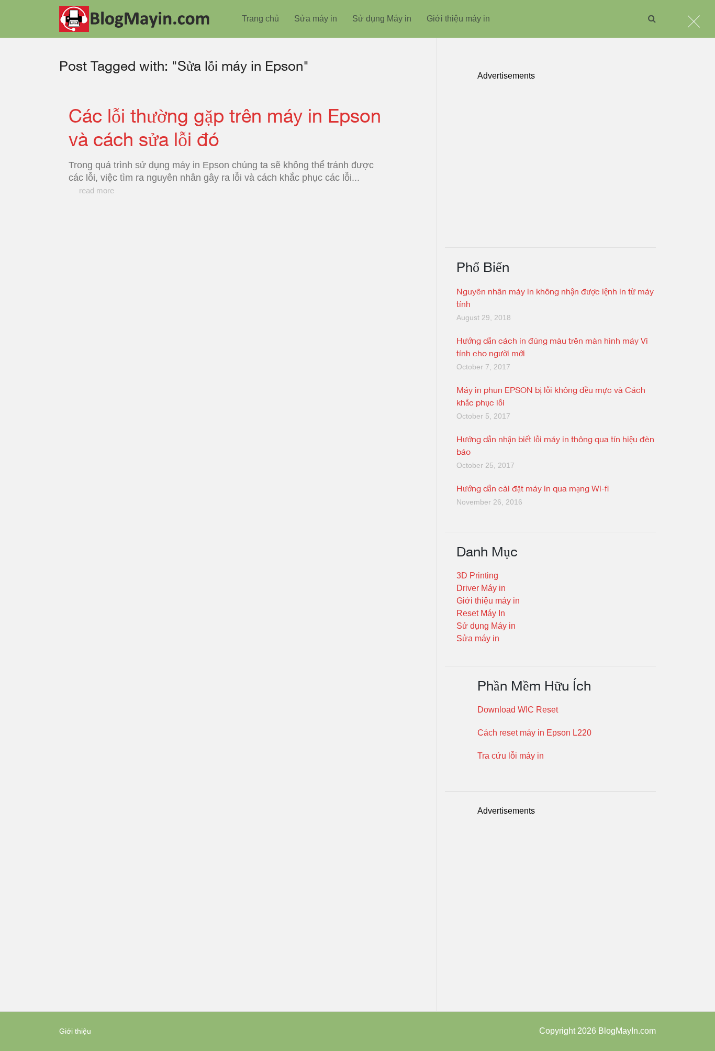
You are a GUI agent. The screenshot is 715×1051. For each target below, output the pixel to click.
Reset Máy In (480, 613)
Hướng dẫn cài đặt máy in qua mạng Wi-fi (532, 488)
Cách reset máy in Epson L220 (534, 732)
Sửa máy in (315, 18)
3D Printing (477, 575)
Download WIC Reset (517, 709)
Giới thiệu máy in (458, 18)
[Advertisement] (566, 155)
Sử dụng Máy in (381, 18)
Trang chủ (260, 18)
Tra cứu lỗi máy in (510, 755)
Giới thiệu (75, 1031)
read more (96, 190)
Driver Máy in (481, 588)
